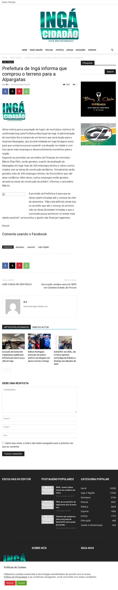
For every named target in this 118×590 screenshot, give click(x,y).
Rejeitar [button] (10, 583)
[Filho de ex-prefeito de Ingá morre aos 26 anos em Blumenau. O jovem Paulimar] (47, 505)
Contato (92, 50)
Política (60, 50)
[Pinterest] (19, 91)
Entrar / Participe (8, 2)
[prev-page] (4, 370)
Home (24, 50)
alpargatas (20, 247)
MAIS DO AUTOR (41, 327)
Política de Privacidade (15, 577)
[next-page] (9, 370)
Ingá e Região (36, 50)
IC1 (7, 84)
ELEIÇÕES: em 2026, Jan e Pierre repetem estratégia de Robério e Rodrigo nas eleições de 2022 (65, 358)
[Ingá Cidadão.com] (59, 25)
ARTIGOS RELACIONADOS (16, 327)
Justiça (70, 50)
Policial (49, 50)
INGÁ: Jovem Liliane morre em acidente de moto (65, 490)
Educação (80, 50)
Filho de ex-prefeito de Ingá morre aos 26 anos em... (66, 505)
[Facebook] (5, 91)
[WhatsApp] (26, 91)
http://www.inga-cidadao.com (36, 306)
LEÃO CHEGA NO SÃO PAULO (17, 284)
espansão (31, 247)
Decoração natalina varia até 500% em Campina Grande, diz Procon (59, 286)
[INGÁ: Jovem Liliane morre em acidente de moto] (47, 490)
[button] (112, 50)
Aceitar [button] (21, 583)
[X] (12, 91)
